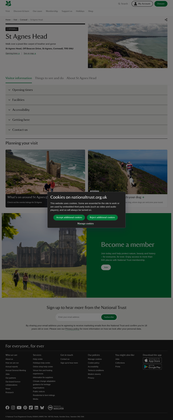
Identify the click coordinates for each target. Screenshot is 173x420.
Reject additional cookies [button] (102, 217)
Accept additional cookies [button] (69, 217)
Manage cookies (85, 223)
